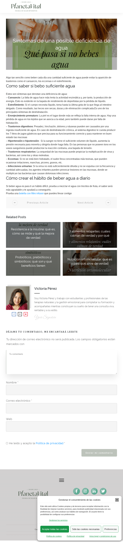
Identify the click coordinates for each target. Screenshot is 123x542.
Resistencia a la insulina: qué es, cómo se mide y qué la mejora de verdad (33, 235)
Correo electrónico (19, 400)
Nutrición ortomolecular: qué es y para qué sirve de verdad (90, 263)
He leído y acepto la (37, 443)
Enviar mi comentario (99, 453)
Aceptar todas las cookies (54, 529)
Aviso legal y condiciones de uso (102, 536)
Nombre (12, 382)
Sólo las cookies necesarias (86, 529)
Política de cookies (54, 536)
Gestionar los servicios (58, 520)
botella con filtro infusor (31, 193)
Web (9, 419)
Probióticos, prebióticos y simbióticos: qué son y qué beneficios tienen (33, 263)
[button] (117, 499)
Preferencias (110, 529)
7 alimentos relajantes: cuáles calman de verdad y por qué (90, 235)
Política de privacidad (75, 536)
